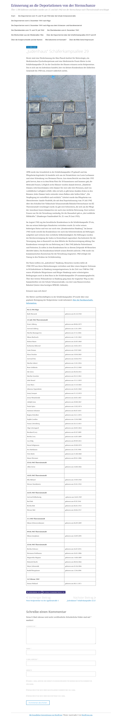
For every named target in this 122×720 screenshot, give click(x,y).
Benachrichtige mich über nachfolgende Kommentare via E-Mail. (52, 690)
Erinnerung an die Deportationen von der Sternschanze (53, 5)
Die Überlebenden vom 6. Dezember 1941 (63, 30)
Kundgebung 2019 (35, 592)
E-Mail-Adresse (32, 659)
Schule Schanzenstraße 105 (55, 592)
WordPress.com (87, 715)
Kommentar (31, 626)
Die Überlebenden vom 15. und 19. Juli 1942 (27, 30)
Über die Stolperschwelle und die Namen (26, 40)
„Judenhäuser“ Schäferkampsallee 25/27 (81, 599)
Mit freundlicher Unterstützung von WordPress (45, 715)
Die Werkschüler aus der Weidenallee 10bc (27, 35)
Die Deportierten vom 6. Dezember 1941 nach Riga (31, 21)
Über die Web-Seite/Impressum (81, 40)
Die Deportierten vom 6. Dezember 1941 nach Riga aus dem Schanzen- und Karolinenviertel (46, 25)
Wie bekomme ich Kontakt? (55, 40)
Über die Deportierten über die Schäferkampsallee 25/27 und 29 (71, 35)
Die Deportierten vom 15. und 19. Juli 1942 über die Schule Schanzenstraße (47, 16)
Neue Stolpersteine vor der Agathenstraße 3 (42, 599)
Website (29, 670)
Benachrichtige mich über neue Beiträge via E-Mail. (46, 696)
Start (13, 16)
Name (28, 648)
